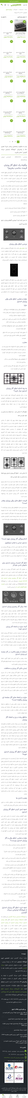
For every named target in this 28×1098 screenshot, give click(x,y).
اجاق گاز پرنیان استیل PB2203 (7, 73)
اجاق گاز (15, 9)
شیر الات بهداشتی (6, 992)
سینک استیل (9, 989)
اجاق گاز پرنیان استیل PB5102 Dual (7, 132)
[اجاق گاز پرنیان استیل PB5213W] (8, 85)
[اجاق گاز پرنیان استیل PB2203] (8, 65)
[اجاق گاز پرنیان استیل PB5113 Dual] (8, 105)
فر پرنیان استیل (5, 923)
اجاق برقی (22, 248)
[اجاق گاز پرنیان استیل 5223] (8, 45)
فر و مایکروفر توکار (17, 992)
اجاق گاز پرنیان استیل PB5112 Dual (20, 132)
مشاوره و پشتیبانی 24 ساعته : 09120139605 (14, 1058)
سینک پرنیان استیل (16, 923)
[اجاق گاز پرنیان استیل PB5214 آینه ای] (20, 85)
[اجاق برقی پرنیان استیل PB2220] (20, 65)
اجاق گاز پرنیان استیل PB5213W (7, 92)
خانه (26, 9)
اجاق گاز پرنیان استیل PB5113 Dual (7, 112)
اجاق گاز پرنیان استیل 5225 (7, 33)
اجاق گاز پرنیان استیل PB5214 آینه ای (20, 92)
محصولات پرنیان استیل (17, 920)
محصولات (21, 9)
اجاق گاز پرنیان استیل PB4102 (20, 112)
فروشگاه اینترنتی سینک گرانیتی (16, 917)
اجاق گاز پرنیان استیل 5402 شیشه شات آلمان (20, 33)
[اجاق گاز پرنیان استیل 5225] (8, 25)
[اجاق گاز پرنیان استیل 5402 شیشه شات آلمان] (20, 25)
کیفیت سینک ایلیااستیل (20, 1030)
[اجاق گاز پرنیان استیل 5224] (20, 45)
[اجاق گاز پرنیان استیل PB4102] (20, 105)
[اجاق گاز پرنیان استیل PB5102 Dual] (8, 125)
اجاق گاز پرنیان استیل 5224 (20, 53)
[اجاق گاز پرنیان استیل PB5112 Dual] (20, 125)
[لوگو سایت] (16, 5)
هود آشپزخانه (19, 989)
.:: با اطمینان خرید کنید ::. (14, 1)
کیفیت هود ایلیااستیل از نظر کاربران (17, 1019)
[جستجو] (8, 5)
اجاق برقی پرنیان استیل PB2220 (20, 73)
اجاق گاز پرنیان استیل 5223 (7, 53)
